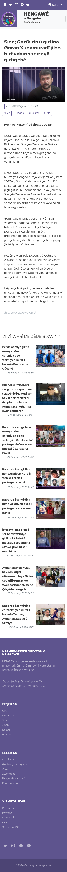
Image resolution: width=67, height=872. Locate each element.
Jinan (5, 725)
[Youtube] (29, 846)
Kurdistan (33, 113)
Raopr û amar (10, 783)
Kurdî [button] (55, 5)
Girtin (47, 113)
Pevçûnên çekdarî (13, 778)
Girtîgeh (19, 113)
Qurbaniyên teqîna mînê (17, 764)
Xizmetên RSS (10, 827)
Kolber (6, 730)
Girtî (4, 711)
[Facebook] (21, 846)
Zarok (5, 769)
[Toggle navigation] (61, 18)
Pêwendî (7, 813)
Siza (4, 720)
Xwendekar (9, 774)
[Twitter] (6, 846)
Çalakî (5, 822)
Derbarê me (9, 808)
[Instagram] (13, 846)
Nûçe (7, 113)
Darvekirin (8, 715)
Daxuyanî (8, 818)
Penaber (7, 735)
